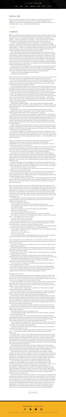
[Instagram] (41, 409)
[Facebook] (25, 409)
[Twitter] (30, 409)
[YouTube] (36, 409)
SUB (27, 406)
